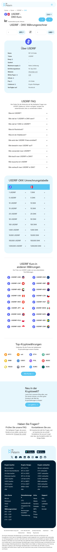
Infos (35, 495)
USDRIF (19, 10)
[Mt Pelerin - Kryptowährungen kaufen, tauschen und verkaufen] (7, 5)
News (35, 498)
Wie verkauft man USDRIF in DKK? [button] (21, 167)
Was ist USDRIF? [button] (14, 113)
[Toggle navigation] (52, 4)
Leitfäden (45, 504)
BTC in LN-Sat (25, 476)
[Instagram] (33, 458)
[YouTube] (36, 458)
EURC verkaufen (43, 479)
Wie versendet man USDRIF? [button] (19, 151)
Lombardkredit (25, 503)
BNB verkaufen (42, 481)
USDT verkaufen (43, 473)
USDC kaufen (9, 481)
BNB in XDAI (25, 486)
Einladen (36, 506)
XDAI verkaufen (43, 484)
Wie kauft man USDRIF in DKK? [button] (20, 156)
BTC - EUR (8, 514)
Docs (43, 506)
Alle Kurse (27, 374)
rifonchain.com (33, 72)
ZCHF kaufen (9, 486)
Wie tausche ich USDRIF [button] (17, 162)
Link (30, 75)
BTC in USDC (25, 473)
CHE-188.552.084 (25, 530)
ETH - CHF (8, 517)
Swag (35, 517)
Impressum (45, 530)
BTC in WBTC (25, 481)
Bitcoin (7, 498)
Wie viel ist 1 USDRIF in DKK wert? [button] (21, 119)
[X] (12, 458)
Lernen (44, 501)
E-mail (48, 434)
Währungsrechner (11, 509)
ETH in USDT (25, 484)
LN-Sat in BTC (25, 479)
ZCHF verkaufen (43, 486)
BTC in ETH (24, 468)
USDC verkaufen (43, 476)
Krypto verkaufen (44, 465)
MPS (34, 509)
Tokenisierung (25, 515)
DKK (48, 15)
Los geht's (32, 405)
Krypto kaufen (9, 465)
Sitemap (29, 532)
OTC (22, 500)
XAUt (6, 506)
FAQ (43, 498)
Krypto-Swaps (26, 465)
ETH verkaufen (42, 471)
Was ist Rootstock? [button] (15, 129)
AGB (52, 530)
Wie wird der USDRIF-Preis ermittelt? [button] (22, 140)
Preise (35, 514)
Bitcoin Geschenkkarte (12, 471)
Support (44, 495)
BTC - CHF (8, 512)
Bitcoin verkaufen (43, 468)
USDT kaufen (9, 479)
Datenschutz (21, 532)
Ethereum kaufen (10, 476)
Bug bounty (36, 532)
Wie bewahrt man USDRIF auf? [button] (20, 146)
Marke (35, 501)
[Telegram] (16, 458)
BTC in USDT (25, 471)
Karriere (36, 504)
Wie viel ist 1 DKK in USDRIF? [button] (19, 124)
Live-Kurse (8, 495)
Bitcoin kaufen (9, 468)
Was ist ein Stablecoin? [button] (17, 135)
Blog (34, 512)
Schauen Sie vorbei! (20, 434)
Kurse (12, 10)
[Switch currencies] (31, 32)
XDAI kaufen (8, 484)
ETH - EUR (8, 519)
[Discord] (20, 458)
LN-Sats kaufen (10, 473)
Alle (6, 489)
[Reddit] (41, 458)
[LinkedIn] (25, 458)
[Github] (45, 458)
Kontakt (44, 509)
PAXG (6, 504)
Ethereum (8, 501)
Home (6, 10)
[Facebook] (29, 458)
